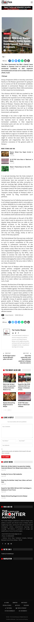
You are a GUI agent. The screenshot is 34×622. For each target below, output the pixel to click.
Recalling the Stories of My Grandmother (11, 474)
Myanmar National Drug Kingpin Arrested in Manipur (21, 152)
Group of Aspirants (9, 315)
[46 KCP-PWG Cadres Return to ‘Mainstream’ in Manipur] (5, 161)
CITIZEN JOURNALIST (10, 611)
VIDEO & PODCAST (22, 608)
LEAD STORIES (7, 33)
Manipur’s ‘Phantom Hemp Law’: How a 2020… (20, 167)
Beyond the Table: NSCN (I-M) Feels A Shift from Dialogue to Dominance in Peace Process (16, 489)
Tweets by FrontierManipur (7, 553)
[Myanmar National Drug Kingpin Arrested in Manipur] (5, 154)
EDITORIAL (9, 608)
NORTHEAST (24, 602)
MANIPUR (15, 602)
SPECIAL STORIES (7, 605)
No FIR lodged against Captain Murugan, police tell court (9, 357)
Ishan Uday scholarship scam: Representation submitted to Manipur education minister (24, 359)
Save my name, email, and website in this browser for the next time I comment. (16, 452)
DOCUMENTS (24, 611)
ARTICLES (17, 605)
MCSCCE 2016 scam (19, 315)
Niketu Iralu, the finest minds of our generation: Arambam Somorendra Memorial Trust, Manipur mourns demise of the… (16, 467)
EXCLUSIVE (26, 605)
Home (7, 602)
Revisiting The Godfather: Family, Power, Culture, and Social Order (16, 481)
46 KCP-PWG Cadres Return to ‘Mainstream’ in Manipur (21, 160)
